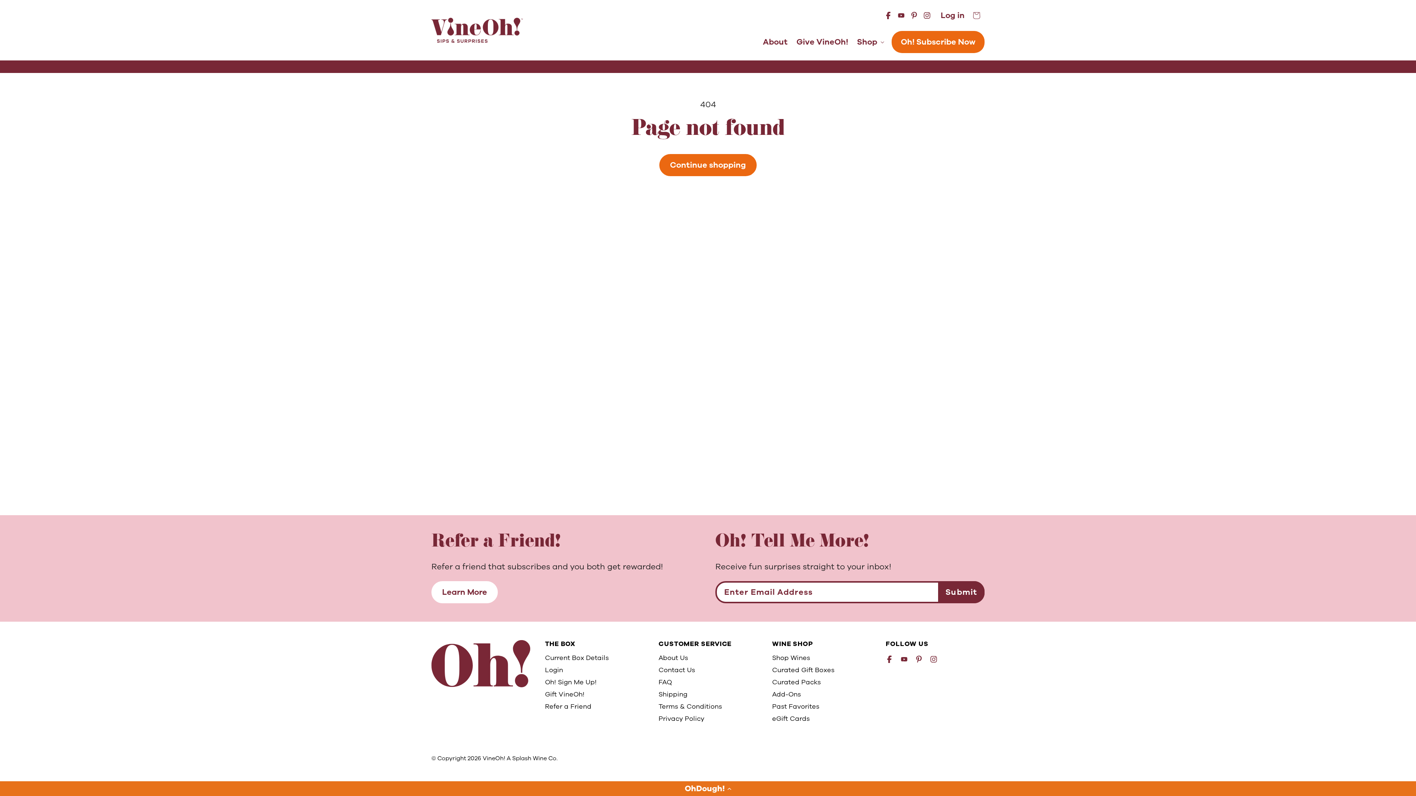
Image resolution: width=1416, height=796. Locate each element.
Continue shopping (708, 165)
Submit (961, 592)
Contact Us (677, 670)
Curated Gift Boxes (803, 670)
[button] (708, 788)
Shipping (673, 694)
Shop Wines (791, 657)
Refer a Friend (568, 706)
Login (554, 670)
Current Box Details (577, 657)
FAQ (665, 682)
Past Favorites (795, 706)
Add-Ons (786, 694)
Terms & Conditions (690, 706)
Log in (953, 16)
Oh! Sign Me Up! (571, 682)
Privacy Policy (681, 718)
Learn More (464, 592)
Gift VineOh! (564, 694)
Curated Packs (796, 682)
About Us (673, 657)
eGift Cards (791, 718)
